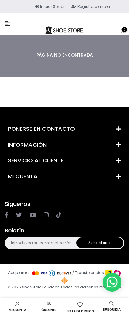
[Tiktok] (58, 215)
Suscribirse (99, 243)
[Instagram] (32, 215)
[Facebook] (6, 215)
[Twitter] (19, 215)
